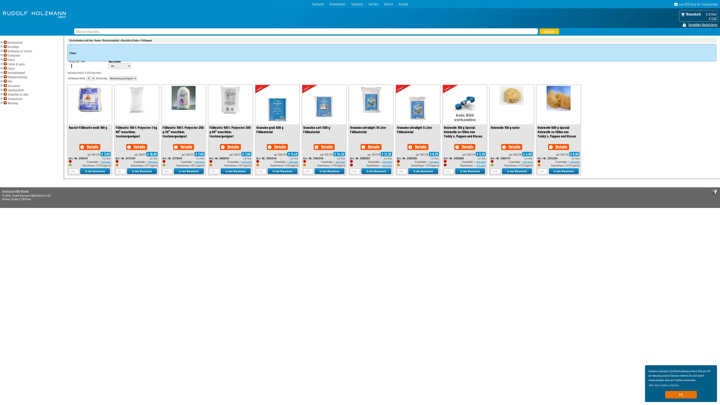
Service (388, 4)
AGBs (17, 191)
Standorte (357, 4)
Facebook (714, 191)
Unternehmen (338, 4)
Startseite (318, 4)
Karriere (373, 4)
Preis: (72, 61)
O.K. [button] (681, 394)
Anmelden (694, 24)
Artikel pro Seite (76, 78)
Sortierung (101, 78)
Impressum (8, 191)
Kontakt (403, 4)
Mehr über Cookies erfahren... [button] (664, 385)
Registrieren (710, 24)
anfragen (106, 162)
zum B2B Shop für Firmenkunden (698, 4)
